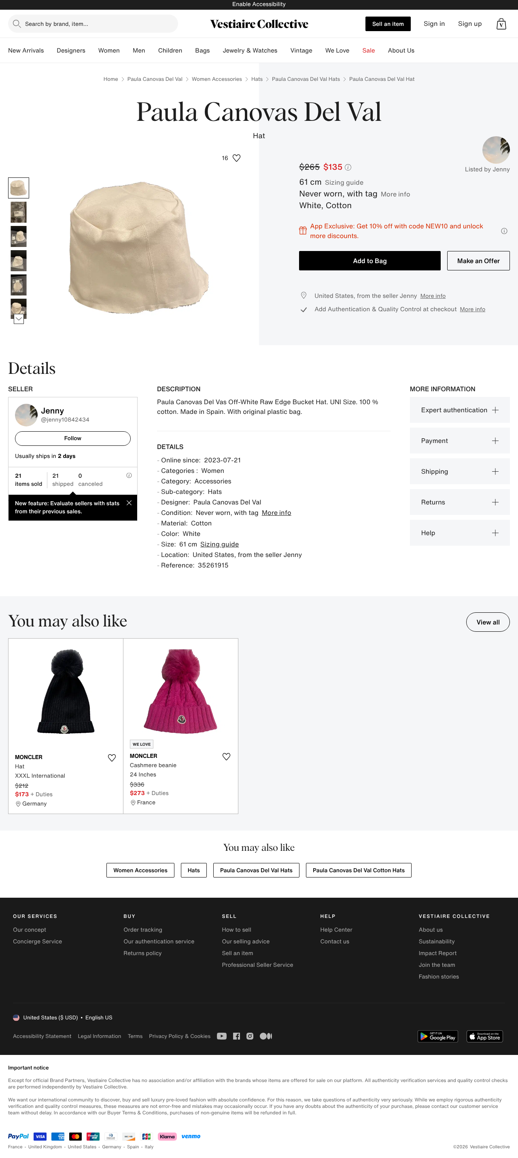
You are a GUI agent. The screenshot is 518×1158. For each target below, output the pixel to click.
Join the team (437, 965)
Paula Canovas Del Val (155, 79)
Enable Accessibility (259, 4)
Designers (71, 50)
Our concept (29, 930)
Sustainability (437, 941)
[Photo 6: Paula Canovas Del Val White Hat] (18, 309)
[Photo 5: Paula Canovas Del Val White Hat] (18, 284)
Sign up (470, 23)
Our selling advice (246, 941)
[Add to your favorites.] (112, 758)
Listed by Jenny (487, 169)
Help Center (336, 930)
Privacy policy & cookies (179, 1036)
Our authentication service (158, 941)
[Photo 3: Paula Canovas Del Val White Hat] (18, 236)
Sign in (434, 23)
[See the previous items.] (19, 177)
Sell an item (388, 23)
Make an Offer (478, 261)
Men (139, 50)
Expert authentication (454, 410)
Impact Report (438, 953)
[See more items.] (19, 319)
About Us (401, 50)
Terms (134, 1036)
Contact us (335, 941)
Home (111, 79)
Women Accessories (217, 79)
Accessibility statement (42, 1036)
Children (170, 50)
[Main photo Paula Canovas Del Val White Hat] (18, 187)
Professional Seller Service (257, 965)
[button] (501, 24)
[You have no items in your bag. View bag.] (501, 24)
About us (431, 930)
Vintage (301, 50)
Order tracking (142, 930)
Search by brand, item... (56, 23)
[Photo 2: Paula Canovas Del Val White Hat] (18, 212)
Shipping (434, 471)
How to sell (236, 930)
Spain (133, 1147)
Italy (149, 1147)
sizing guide (344, 182)
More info (395, 194)
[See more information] (504, 231)
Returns (433, 502)
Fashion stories (439, 976)
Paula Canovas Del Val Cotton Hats (359, 870)
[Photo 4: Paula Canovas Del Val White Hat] (18, 260)
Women (109, 50)
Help (428, 533)
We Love (337, 50)
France (15, 1147)
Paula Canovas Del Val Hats (306, 79)
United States (82, 1147)
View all (488, 622)
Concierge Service (37, 941)
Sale (369, 50)
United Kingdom (45, 1147)
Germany (111, 1147)
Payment (434, 440)
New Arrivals (26, 50)
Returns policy (142, 953)
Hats (257, 79)
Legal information (99, 1036)
